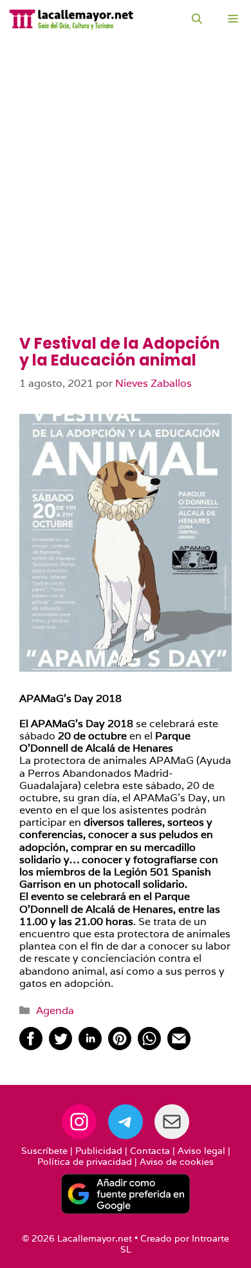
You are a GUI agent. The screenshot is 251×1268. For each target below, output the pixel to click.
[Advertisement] (125, 203)
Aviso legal (201, 1150)
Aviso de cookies (177, 1161)
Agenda (55, 1010)
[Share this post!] (30, 1046)
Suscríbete (44, 1150)
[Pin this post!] (119, 1046)
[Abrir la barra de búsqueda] (197, 19)
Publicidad (98, 1150)
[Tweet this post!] (60, 1046)
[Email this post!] (179, 1046)
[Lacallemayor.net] (71, 19)
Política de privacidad (84, 1161)
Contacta (150, 1150)
